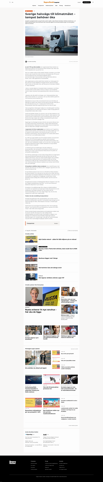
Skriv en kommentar (73, 230)
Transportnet (41, 5)
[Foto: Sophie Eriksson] (51, 41)
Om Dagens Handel (63, 469)
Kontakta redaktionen (63, 463)
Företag (61, 5)
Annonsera (33, 467)
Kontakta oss (61, 465)
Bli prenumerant (34, 463)
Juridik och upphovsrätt (49, 465)
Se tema (56, 223)
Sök (12, 2)
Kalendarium (68, 5)
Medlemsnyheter (49, 5)
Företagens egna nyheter (32, 348)
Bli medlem (33, 465)
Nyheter (34, 5)
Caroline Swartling (32, 61)
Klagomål (47, 467)
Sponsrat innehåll (48, 469)
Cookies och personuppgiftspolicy (51, 463)
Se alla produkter (34, 469)
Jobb (56, 5)
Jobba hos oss (62, 467)
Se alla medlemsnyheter (73, 425)
